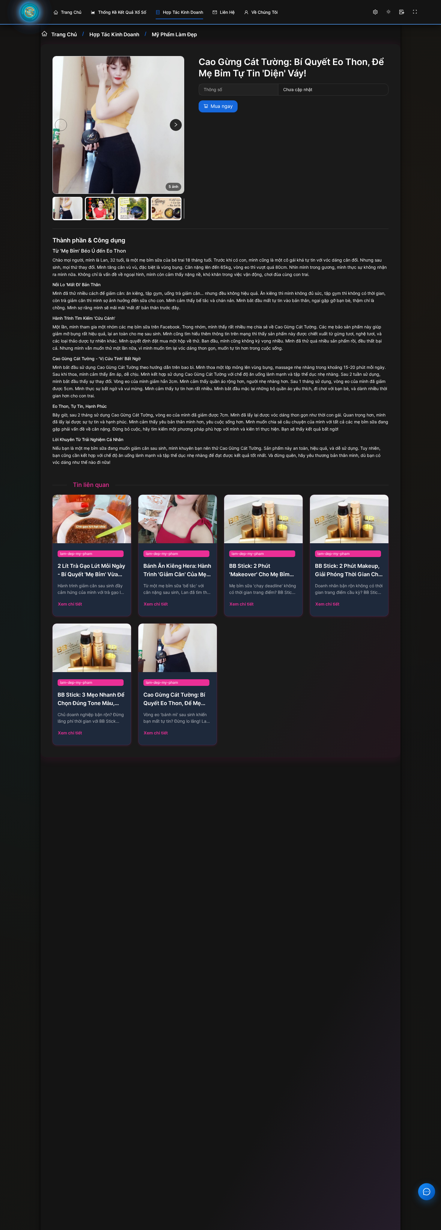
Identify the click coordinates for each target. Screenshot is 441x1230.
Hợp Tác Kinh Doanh (114, 33)
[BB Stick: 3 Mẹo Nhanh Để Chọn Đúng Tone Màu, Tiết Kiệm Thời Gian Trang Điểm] (91, 648)
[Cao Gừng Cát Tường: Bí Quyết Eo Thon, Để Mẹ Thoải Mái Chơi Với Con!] (177, 648)
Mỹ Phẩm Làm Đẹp (174, 33)
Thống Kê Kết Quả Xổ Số (122, 12)
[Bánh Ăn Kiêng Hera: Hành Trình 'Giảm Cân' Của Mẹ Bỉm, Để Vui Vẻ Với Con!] (177, 519)
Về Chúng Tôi (264, 12)
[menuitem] (67, 12)
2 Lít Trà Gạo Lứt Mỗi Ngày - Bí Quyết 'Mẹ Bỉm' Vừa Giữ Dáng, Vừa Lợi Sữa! (91, 574)
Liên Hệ (227, 12)
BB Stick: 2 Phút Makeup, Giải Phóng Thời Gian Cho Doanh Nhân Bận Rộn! (348, 574)
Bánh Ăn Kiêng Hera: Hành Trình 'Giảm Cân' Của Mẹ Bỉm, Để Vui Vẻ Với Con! (177, 574)
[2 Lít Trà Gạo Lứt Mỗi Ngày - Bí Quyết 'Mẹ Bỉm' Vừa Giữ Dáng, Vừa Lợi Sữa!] (91, 519)
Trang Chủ (71, 12)
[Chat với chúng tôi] (427, 1192)
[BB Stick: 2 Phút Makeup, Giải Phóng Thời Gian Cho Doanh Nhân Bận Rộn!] (349, 519)
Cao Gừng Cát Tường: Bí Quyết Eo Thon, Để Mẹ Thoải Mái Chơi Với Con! (174, 703)
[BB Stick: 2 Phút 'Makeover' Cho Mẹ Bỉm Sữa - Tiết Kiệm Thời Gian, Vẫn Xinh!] (263, 519)
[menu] (204, 12)
